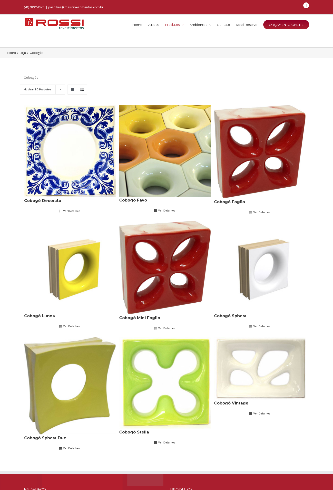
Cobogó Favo (133, 200)
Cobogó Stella (134, 432)
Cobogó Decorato (42, 200)
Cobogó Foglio (229, 202)
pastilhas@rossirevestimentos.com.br (75, 7)
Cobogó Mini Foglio (139, 318)
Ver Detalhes (71, 211)
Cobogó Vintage (231, 403)
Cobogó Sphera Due (45, 438)
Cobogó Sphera (230, 316)
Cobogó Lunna (39, 316)
